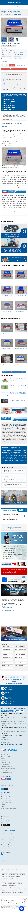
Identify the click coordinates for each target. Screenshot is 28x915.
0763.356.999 (9, 103)
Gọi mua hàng (14, 69)
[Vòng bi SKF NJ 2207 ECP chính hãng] (7, 358)
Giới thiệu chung (4, 759)
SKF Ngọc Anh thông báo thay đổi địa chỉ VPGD (18, 379)
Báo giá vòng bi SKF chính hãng (8, 768)
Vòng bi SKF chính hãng (6, 833)
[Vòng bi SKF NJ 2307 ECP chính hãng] (21, 358)
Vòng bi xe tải (18, 662)
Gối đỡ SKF (19, 7)
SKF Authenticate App (21, 890)
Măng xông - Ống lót (5, 878)
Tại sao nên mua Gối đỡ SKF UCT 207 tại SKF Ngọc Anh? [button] (13, 471)
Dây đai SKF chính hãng (6, 839)
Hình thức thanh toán (6, 802)
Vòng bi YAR (22, 874)
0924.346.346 (9, 109)
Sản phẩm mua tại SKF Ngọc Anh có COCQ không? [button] (13, 485)
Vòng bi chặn (19, 872)
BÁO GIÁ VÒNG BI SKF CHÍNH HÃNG (15, 677)
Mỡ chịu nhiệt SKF (14, 878)
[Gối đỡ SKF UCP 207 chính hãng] (7, 305)
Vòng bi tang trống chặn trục (8, 657)
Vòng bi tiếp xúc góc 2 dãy (7, 652)
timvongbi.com (5, 816)
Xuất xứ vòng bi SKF (12, 885)
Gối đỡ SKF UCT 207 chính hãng (10, 11)
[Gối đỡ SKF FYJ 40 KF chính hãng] (7, 290)
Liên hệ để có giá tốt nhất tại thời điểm (13, 59)
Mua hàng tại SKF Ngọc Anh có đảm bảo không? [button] (13, 480)
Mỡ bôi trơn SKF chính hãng (7, 837)
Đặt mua (12, 65)
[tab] (14, 471)
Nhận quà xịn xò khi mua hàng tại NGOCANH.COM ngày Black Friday (17, 399)
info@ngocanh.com (14, 527)
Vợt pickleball (9, 814)
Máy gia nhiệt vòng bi (12, 883)
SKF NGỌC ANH (12, 898)
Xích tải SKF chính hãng (6, 843)
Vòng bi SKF (13, 890)
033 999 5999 (16, 609)
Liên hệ (2, 806)
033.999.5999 (9, 101)
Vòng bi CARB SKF (19, 665)
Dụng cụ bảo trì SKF (5, 881)
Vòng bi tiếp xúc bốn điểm (13, 874)
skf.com (4, 818)
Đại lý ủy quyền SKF (5, 757)
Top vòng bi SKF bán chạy (6, 892)
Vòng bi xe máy (5, 668)
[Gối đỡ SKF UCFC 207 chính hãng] (21, 305)
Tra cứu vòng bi (22, 887)
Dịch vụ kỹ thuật (4, 770)
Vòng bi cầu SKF (5, 646)
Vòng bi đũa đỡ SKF (6, 660)
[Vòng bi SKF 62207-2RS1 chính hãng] (21, 342)
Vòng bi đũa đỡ (12, 872)
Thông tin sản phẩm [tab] (7, 123)
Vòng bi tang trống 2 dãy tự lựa (21, 654)
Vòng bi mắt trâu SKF (19, 657)
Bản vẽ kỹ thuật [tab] (18, 123)
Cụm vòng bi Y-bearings (20, 660)
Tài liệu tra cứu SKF (5, 764)
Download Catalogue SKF (6, 766)
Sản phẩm (11, 7)
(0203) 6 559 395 (7, 739)
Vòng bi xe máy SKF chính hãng (8, 847)
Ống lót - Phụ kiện (5, 665)
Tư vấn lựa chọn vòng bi (6, 772)
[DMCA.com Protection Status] (5, 789)
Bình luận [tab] (4, 126)
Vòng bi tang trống (17, 869)
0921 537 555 (23, 731)
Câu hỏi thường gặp (5, 799)
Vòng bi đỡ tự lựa (5, 872)
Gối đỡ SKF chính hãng (6, 835)
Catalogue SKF (15, 887)
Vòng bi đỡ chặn (4, 874)
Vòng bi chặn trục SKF (19, 652)
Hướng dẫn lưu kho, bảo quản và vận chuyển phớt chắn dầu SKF (18, 386)
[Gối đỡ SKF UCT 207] (14, 156)
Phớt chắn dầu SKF (14, 881)
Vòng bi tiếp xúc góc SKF (7, 649)
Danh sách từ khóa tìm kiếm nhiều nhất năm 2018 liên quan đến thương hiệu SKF (18, 393)
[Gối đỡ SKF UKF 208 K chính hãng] (21, 274)
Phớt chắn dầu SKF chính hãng (8, 841)
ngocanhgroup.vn (6, 820)
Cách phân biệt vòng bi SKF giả (8, 860)
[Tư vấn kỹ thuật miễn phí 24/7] (14, 410)
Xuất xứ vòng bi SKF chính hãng (8, 862)
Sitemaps (3, 804)
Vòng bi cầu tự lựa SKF (20, 646)
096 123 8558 (9, 609)
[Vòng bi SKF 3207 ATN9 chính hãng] (7, 342)
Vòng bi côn (10, 869)
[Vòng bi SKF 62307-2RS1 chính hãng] (7, 327)
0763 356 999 (23, 723)
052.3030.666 (9, 105)
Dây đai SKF (21, 881)
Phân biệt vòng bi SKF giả (6, 887)
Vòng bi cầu (4, 869)
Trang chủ (3, 7)
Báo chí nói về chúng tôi (6, 762)
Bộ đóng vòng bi (4, 885)
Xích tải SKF (4, 883)
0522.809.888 (9, 107)
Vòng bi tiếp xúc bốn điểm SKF (21, 649)
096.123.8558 (9, 99)
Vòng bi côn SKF (5, 654)
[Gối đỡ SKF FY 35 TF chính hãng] (7, 274)
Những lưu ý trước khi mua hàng (8, 808)
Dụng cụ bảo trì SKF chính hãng (8, 845)
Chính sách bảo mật (5, 795)
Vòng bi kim (4, 662)
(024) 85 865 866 (8, 607)
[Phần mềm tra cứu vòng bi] (5, 825)
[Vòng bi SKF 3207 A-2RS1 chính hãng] (21, 327)
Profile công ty (4, 760)
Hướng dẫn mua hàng (6, 61)
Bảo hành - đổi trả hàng (6, 797)
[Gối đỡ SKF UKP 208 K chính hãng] (21, 290)
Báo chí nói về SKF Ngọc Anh (18, 892)
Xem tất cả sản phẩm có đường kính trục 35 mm (14, 372)
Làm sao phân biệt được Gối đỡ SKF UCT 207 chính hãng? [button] (13, 475)
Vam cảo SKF (19, 883)
